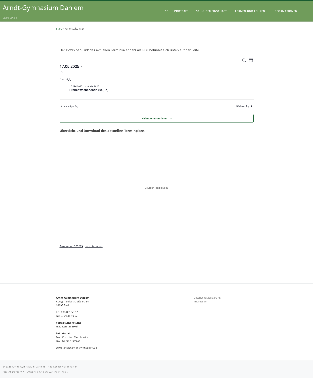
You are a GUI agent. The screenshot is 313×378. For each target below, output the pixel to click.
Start (59, 28)
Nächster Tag (242, 106)
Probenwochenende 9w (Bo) (88, 90)
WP (22, 371)
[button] (157, 71)
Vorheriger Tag (71, 106)
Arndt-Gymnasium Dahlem (28, 366)
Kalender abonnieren (155, 118)
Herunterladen (94, 246)
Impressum (200, 301)
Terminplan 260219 (71, 246)
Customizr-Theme (58, 371)
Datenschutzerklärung (207, 297)
